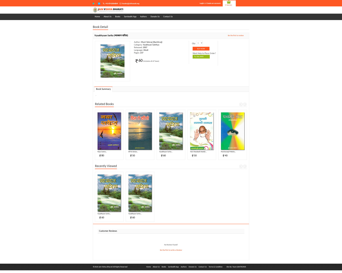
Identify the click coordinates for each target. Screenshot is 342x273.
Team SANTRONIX (239, 267)
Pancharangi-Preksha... (228, 152)
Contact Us (168, 17)
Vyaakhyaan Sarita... (165, 152)
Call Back (199, 56)
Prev (241, 104)
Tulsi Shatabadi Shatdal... (198, 152)
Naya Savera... (102, 152)
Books (117, 17)
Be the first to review (236, 36)
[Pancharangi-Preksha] (232, 131)
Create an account (213, 3)
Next (245, 104)
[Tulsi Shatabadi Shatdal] (201, 131)
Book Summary (103, 89)
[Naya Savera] (109, 131)
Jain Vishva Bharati (106, 267)
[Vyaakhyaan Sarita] (171, 131)
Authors (143, 17)
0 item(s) (228, 5)
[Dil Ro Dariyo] (140, 131)
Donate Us (155, 17)
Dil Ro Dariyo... (133, 152)
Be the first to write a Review (171, 250)
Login (202, 3)
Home (97, 17)
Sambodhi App (130, 17)
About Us (107, 17)
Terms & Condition (215, 267)
